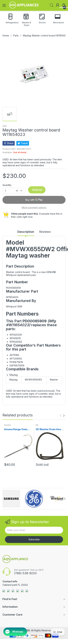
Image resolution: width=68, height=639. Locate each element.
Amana (7, 425)
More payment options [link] (34, 207)
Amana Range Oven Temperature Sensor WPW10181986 (16, 429)
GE (37, 425)
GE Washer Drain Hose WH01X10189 (49, 429)
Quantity (6, 185)
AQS (4, 126)
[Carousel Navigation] (62, 415)
